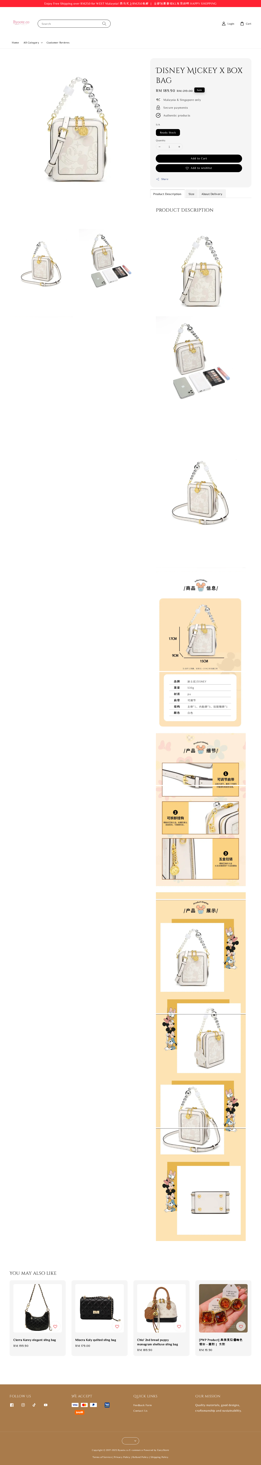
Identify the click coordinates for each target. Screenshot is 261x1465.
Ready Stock (168, 132)
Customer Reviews (58, 42)
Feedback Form (142, 1405)
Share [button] (164, 179)
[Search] (104, 23)
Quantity (160, 140)
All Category (31, 42)
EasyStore (163, 1450)
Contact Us (140, 1410)
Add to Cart (199, 158)
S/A (158, 124)
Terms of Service (102, 1457)
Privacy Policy (122, 1457)
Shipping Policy (160, 1457)
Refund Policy (140, 1457)
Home (15, 42)
